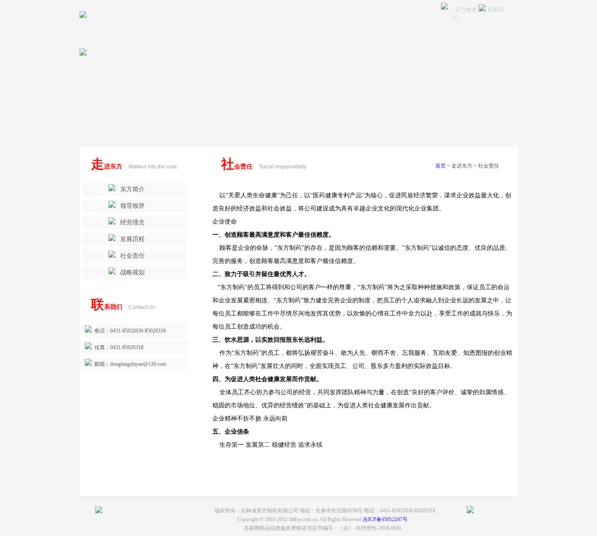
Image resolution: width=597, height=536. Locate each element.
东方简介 (132, 189)
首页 (440, 166)
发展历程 (132, 239)
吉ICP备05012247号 (385, 519)
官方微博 (465, 10)
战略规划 (132, 272)
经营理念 (132, 222)
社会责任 (132, 255)
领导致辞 (132, 206)
